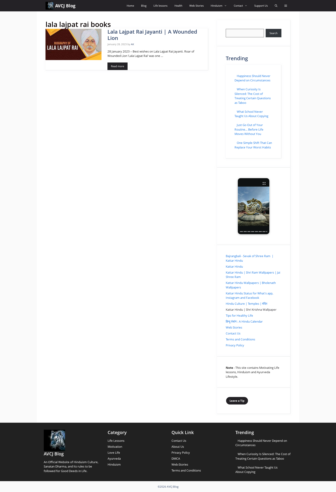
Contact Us (233, 333)
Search (274, 33)
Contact (238, 5)
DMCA (176, 458)
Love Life (114, 453)
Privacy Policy (235, 345)
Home (130, 5)
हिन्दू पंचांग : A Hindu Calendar (244, 321)
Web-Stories (180, 464)
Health (178, 5)
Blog (143, 5)
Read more (117, 66)
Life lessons (160, 5)
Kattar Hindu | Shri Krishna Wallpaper (251, 310)
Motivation (115, 447)
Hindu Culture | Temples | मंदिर (246, 304)
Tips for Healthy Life (239, 315)
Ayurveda (114, 458)
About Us (178, 447)
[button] (276, 5)
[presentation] (241, 231)
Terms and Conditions (240, 339)
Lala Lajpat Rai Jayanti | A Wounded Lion (152, 34)
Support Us (261, 5)
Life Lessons (116, 441)
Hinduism (216, 5)
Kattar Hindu (234, 266)
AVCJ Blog (65, 6)
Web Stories (196, 5)
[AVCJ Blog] (49, 5)
